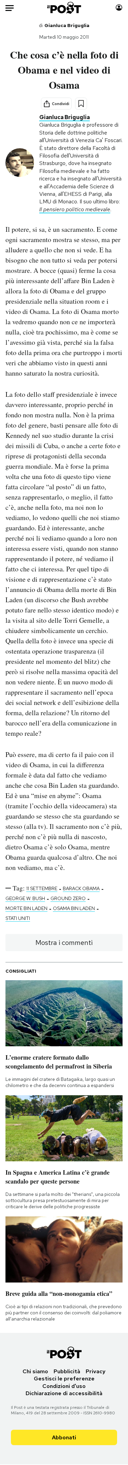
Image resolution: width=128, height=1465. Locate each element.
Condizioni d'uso (64, 1386)
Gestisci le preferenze (64, 1378)
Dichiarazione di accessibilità (64, 1393)
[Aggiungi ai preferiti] (81, 103)
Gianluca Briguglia (66, 25)
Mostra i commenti (64, 942)
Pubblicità (67, 1371)
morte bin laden (26, 908)
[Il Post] (64, 8)
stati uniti (17, 918)
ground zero (68, 898)
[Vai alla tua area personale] (119, 7)
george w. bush (25, 898)
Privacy (95, 1371)
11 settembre (41, 888)
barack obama (81, 888)
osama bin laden (74, 908)
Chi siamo (35, 1371)
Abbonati (64, 1437)
